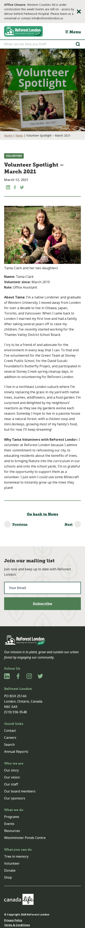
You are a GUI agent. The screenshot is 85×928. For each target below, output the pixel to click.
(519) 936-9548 (15, 712)
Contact (10, 730)
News (19, 135)
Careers (10, 737)
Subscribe (42, 603)
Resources (12, 830)
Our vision (12, 777)
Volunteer (14, 156)
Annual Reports (16, 751)
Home (8, 135)
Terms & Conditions (17, 925)
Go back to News (42, 514)
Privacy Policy (13, 920)
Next (69, 524)
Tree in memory (16, 856)
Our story (11, 770)
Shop (8, 877)
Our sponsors (14, 798)
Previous (19, 524)
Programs (11, 816)
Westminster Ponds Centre (25, 837)
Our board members (19, 791)
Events (9, 823)
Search (9, 744)
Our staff (11, 784)
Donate (9, 870)
